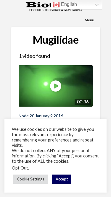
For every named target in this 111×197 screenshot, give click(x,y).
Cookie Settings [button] (30, 179)
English (68, 4)
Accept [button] (62, 179)
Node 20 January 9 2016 (41, 115)
